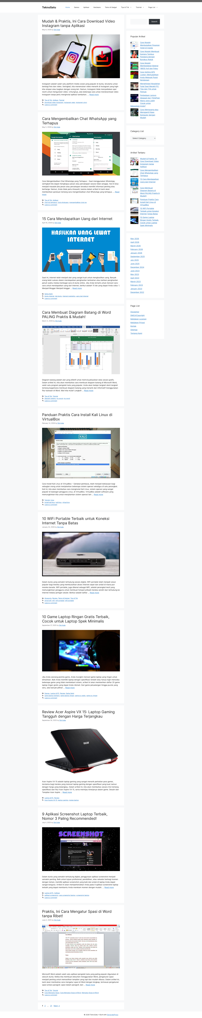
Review (54, 598)
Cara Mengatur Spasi (52, 993)
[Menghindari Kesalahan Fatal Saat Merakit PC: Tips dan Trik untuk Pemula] (134, 86)
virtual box (66, 502)
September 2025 (137, 256)
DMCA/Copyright (137, 315)
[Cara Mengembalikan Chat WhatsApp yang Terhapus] (134, 173)
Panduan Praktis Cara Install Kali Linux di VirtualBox (149, 202)
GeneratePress (112, 1015)
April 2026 (134, 242)
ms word (67, 398)
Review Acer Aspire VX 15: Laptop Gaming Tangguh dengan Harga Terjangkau (78, 714)
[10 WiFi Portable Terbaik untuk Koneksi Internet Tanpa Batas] (134, 211)
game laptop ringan (67, 695)
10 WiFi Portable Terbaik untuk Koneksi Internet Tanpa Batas (75, 520)
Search (154, 22)
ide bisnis (58, 296)
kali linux (59, 502)
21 (51, 1006)
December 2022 (137, 292)
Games (76, 7)
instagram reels (69, 102)
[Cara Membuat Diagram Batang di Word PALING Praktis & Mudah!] (134, 191)
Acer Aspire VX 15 (51, 800)
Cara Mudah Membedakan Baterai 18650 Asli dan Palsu (149, 66)
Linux (52, 500)
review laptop (74, 800)
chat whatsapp (63, 202)
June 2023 (135, 271)
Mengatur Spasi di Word (90, 993)
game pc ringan (91, 695)
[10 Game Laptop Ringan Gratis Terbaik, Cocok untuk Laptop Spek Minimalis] (134, 220)
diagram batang (50, 398)
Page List (151, 7)
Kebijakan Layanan (138, 319)
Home (67, 7)
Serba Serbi (49, 294)
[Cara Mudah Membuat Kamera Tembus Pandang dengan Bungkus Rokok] (134, 54)
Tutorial (139, 7)
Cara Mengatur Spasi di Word (70, 993)
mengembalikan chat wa (78, 202)
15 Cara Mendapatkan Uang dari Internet (77, 218)
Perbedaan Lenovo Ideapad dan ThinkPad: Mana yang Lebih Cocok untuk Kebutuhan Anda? (145, 100)
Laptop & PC (54, 693)
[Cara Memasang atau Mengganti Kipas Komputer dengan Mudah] (134, 112)
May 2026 (134, 239)
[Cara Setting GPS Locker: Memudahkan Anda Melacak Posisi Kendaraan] (134, 75)
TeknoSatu (49, 7)
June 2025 (134, 264)
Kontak (133, 326)
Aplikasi (86, 7)
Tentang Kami (136, 333)
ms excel (59, 398)
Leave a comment (51, 105)
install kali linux (50, 502)
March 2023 (135, 282)
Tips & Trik (125, 7)
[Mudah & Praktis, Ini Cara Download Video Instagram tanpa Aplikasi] (134, 161)
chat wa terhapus (51, 202)
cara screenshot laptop (67, 895)
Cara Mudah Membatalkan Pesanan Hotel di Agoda (150, 45)
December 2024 (137, 267)
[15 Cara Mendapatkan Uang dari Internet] (134, 182)
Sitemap (133, 330)
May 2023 (134, 274)
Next (57, 1006)
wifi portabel (59, 600)
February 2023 (136, 285)
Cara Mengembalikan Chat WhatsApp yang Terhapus (149, 173)
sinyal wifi (48, 600)
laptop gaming (63, 800)
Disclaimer (134, 312)
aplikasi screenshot (51, 895)
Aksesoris (48, 598)
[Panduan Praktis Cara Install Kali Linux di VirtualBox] (134, 201)
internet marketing (69, 296)
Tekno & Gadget (111, 7)
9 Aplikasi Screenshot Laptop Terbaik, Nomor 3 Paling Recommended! (75, 816)
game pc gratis (80, 695)
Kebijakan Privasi (137, 323)
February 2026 (136, 249)
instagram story (81, 102)
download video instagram (54, 102)
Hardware (97, 7)
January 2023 (136, 289)
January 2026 (136, 253)
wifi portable (69, 600)
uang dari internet (82, 296)
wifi (53, 600)
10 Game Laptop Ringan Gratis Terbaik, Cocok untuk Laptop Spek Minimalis (75, 618)
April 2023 (134, 278)
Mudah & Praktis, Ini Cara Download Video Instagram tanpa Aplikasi (78, 23)
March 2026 (135, 246)
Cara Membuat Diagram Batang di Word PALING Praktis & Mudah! (76, 314)
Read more (94, 95)
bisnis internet (49, 296)
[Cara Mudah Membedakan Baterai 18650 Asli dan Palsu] (134, 66)
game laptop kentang (52, 695)
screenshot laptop (82, 895)
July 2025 (134, 260)
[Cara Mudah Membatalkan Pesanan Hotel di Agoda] (134, 45)
